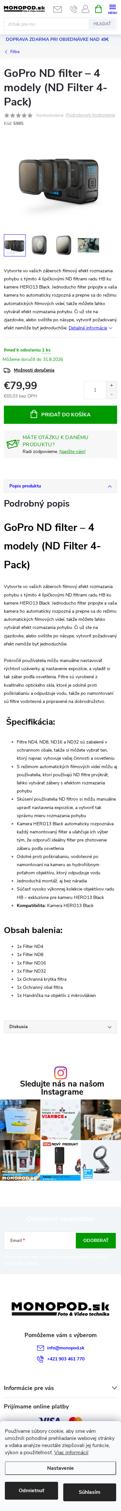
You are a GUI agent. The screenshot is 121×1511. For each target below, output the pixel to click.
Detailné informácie (88, 328)
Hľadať (102, 24)
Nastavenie (60, 1468)
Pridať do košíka (66, 414)
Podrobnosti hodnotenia (90, 115)
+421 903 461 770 (66, 1359)
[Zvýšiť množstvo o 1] (111, 385)
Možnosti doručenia (34, 370)
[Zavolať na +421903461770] (74, 9)
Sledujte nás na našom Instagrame (62, 1088)
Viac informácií (71, 1452)
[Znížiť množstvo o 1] (111, 394)
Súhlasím (89, 1492)
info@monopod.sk (66, 1348)
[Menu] (112, 8)
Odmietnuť (31, 1490)
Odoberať (96, 1240)
